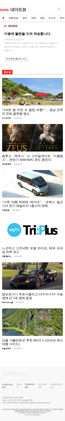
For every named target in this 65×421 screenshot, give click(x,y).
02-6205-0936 (10, 403)
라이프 (52, 18)
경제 (42, 18)
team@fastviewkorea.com (43, 403)
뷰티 (25, 18)
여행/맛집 (13, 18)
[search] (59, 8)
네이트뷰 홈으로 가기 (16, 59)
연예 (33, 18)
